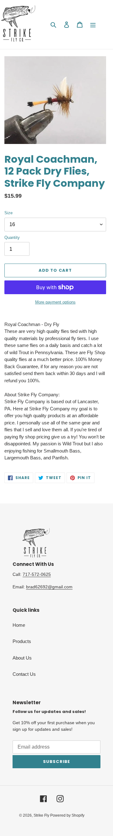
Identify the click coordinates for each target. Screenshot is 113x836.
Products (22, 641)
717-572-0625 (37, 574)
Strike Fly (42, 815)
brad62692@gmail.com (49, 586)
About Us (22, 657)
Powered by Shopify (67, 815)
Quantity (12, 237)
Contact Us (24, 674)
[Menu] (93, 24)
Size (8, 212)
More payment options (55, 302)
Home (19, 625)
